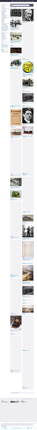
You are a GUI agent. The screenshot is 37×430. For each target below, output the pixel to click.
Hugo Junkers (24, 22)
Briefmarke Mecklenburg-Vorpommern (26, 174)
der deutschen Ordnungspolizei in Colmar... (15, 28)
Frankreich (3, 44)
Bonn (6, 44)
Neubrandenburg (4, 46)
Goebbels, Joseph (4, 34)
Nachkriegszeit (4, 28)
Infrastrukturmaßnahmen (26, 91)
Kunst (5, 51)
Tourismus (24, 303)
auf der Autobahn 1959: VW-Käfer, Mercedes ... (16, 106)
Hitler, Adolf (3, 35)
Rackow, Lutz (3, 37)
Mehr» (2, 41)
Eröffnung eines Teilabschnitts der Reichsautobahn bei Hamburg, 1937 (15, 41)
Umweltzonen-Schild (25, 387)
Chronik (3, 25)
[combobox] (20, 5)
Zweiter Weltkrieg (4, 16)
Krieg (3, 26)
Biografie (3, 19)
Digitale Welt (24, 300)
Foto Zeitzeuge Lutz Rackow (27, 211)
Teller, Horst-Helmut (4, 38)
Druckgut (3, 51)
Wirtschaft (7, 28)
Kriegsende (3, 27)
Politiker (6, 27)
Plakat (8, 51)
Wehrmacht (6, 27)
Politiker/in (3, 29)
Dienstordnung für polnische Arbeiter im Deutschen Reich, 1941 (28, 259)
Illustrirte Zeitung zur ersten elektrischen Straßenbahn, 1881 (15, 68)
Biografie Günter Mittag (26, 59)
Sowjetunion (6, 47)
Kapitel (3, 20)
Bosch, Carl (3, 39)
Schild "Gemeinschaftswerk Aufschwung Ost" (14, 275)
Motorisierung (25, 103)
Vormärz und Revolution (5, 15)
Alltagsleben (5, 26)
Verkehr (3, 27)
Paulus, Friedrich (4, 36)
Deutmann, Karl (4, 40)
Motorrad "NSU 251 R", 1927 (26, 296)
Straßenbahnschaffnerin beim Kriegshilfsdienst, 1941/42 (27, 238)
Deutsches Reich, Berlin (4, 45)
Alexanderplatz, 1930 (25, 87)
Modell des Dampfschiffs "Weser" (15, 136)
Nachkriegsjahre (4, 14)
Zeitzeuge (3, 22)
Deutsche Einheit (4, 7)
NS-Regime (3, 13)
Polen (7, 46)
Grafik (2, 52)
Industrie (6, 30)
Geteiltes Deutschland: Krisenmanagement (4, 10)
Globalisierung (4, 12)
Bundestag (3, 30)
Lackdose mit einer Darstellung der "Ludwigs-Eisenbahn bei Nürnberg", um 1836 (27, 75)
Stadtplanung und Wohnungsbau (27, 263)
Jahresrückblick (7, 25)
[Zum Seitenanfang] (33, 398)
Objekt (3, 21)
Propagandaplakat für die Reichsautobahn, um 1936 (26, 283)
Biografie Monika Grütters (26, 350)
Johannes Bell (24, 124)
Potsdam (3, 47)
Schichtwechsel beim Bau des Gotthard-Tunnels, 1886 (15, 55)
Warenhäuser (24, 223)
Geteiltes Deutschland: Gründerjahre (5, 9)
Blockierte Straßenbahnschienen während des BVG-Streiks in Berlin (15, 187)
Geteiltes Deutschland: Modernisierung (4, 11)
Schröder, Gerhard (4, 37)
